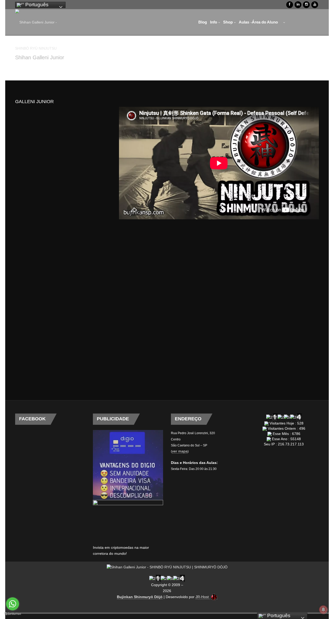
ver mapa (180, 451)
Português (36, 4)
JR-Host (202, 597)
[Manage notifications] (323, 609)
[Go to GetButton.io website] (12, 613)
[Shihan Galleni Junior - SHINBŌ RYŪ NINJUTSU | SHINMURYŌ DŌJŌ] (36, 30)
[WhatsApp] (288, 22)
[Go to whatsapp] (12, 603)
